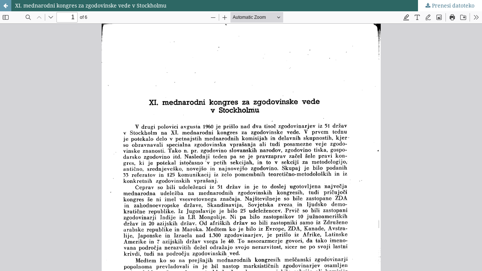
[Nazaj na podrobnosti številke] (5, 5)
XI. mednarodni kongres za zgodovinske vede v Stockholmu (90, 5)
